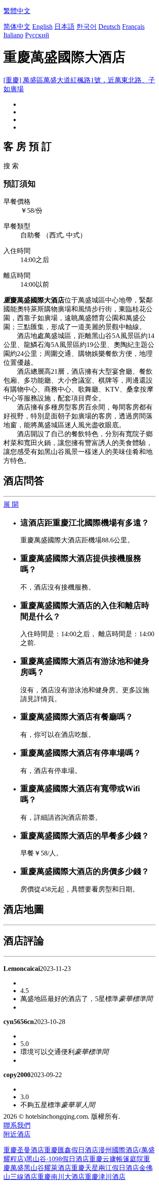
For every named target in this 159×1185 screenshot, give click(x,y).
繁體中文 (17, 10)
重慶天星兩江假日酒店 (105, 1167)
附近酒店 (17, 1134)
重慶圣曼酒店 (23, 1150)
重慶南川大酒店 (61, 1176)
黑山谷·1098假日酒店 (57, 1158)
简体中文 (17, 26)
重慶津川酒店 (105, 1176)
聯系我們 (17, 1125)
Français (133, 26)
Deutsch (109, 26)
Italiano (13, 35)
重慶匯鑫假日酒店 (71, 1150)
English (42, 26)
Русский (37, 35)
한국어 (86, 26)
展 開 (11, 504)
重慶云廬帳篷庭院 (116, 1158)
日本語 (64, 26)
